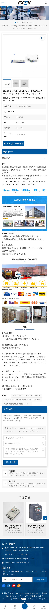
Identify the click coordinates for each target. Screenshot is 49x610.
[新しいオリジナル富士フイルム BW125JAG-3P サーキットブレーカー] (13, 512)
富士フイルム (26, 22)
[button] (45, 518)
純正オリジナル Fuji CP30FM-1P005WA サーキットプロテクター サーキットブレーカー (24, 430)
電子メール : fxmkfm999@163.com (19, 558)
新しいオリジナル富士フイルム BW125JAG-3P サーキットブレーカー (13, 527)
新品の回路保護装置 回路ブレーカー (17, 404)
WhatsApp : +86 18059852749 (17, 562)
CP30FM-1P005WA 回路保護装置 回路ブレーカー (22, 399)
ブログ (32, 596)
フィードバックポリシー (11, 599)
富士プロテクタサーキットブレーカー (26, 395)
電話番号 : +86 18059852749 (16, 554)
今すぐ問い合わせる (15, 143)
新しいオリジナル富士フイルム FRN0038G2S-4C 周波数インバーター (35, 527)
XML (39, 596)
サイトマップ (23, 596)
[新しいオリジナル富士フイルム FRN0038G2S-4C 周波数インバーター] (36, 512)
